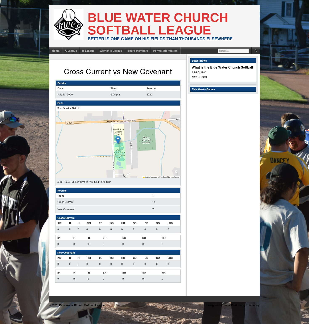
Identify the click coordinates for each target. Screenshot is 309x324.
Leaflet (147, 177)
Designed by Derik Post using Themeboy (233, 305)
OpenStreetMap (164, 177)
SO (158, 223)
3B (112, 223)
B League (88, 51)
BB (146, 223)
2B (101, 223)
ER (104, 238)
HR (123, 223)
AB (59, 223)
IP (58, 238)
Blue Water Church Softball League (158, 24)
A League (71, 51)
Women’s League (111, 51)
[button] (118, 140)
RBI (88, 223)
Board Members (137, 51)
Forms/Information (165, 51)
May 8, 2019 (199, 77)
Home (55, 51)
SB (135, 223)
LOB (170, 223)
